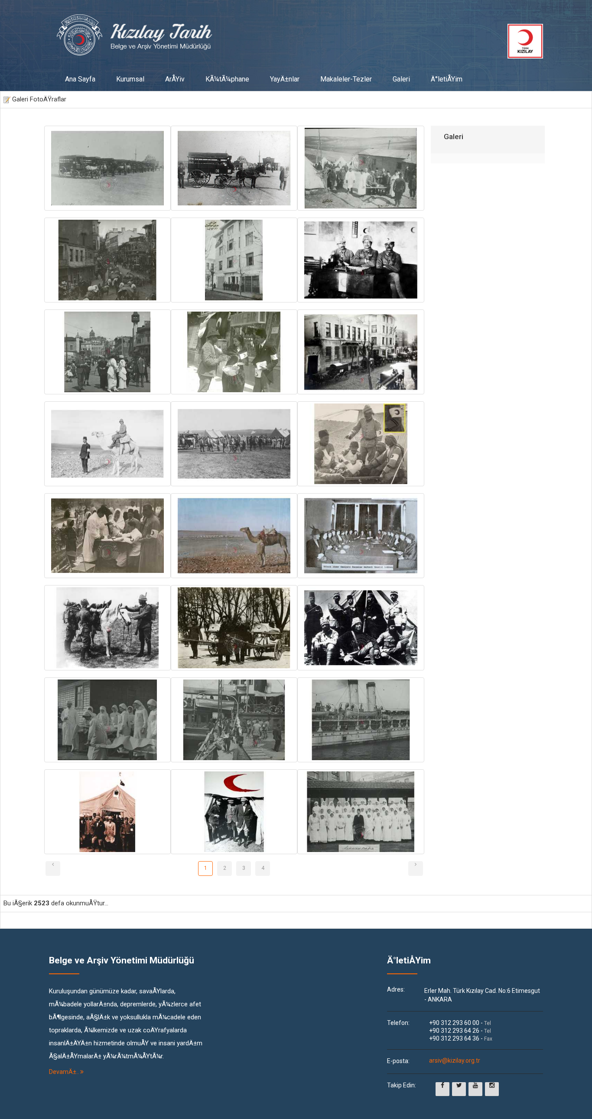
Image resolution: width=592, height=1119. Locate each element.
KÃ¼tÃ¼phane (227, 79)
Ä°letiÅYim (446, 79)
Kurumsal (130, 79)
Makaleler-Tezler (346, 79)
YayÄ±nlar (284, 79)
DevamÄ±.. (64, 1072)
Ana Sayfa (80, 79)
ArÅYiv (175, 79)
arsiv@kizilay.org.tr (454, 1061)
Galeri (401, 79)
